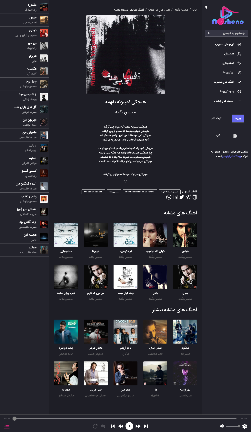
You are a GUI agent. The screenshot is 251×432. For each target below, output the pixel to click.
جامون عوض (96, 348)
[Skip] (146, 426)
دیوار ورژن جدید (66, 293)
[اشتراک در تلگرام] (188, 198)
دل (155, 390)
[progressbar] (125, 419)
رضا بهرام (155, 395)
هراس (185, 251)
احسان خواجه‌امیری (95, 395)
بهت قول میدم (125, 293)
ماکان (125, 354)
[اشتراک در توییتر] (181, 198)
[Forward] (138, 426)
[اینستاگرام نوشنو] (235, 136)
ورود (238, 118)
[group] (125, 423)
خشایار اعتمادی (65, 395)
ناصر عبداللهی (155, 354)
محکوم (185, 348)
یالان (155, 293)
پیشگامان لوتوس (231, 156)
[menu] (226, 117)
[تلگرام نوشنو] (218, 136)
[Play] (129, 426)
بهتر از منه (185, 390)
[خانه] (228, 16)
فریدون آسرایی (125, 395)
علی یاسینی (185, 395)
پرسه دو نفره (66, 348)
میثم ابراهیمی (95, 354)
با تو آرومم (125, 348)
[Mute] (222, 426)
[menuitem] (226, 44)
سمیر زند (185, 354)
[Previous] (112, 426)
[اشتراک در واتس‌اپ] (168, 198)
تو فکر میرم (125, 251)
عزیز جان (125, 390)
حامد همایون (66, 354)
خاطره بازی (66, 251)
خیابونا (95, 251)
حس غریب (96, 390)
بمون (185, 293)
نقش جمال (155, 348)
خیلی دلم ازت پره (155, 251)
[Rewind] (120, 426)
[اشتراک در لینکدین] (175, 198)
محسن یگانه (185, 257)
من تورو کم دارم (95, 293)
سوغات (66, 390)
